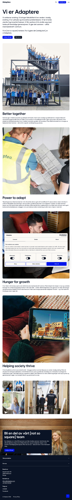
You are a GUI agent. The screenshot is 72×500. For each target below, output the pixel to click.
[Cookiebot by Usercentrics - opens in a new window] (60, 235)
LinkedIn (5, 489)
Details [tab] (36, 239)
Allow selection (36, 263)
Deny (15, 263)
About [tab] (57, 239)
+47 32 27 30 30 (7, 483)
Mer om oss (18, 37)
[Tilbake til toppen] (67, 496)
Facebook (5, 491)
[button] (56, 2)
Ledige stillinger (8, 37)
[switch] (28, 258)
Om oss (5, 463)
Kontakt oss (62, 2)
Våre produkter (7, 458)
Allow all (56, 263)
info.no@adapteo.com (9, 481)
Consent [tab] (15, 239)
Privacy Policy (16, 496)
